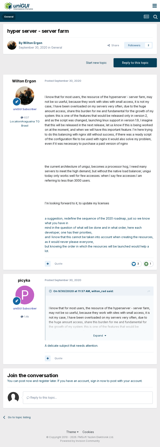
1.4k (26, 316)
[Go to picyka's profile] (24, 295)
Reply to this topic (135, 62)
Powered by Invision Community (80, 440)
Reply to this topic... (43, 397)
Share (114, 45)
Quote (58, 263)
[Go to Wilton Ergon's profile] (11, 45)
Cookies (88, 432)
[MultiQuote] (48, 264)
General (56, 47)
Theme (71, 432)
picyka (24, 280)
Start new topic (96, 62)
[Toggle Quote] (51, 291)
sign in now (98, 381)
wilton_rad (98, 291)
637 (26, 117)
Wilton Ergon (32, 43)
